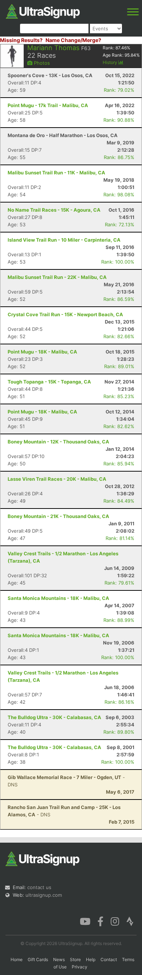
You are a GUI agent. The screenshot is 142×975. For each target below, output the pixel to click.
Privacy (79, 967)
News (59, 959)
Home (17, 959)
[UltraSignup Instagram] (115, 921)
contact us (39, 887)
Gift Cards (38, 959)
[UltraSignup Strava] (130, 921)
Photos (41, 63)
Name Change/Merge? (73, 40)
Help (90, 959)
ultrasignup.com (43, 895)
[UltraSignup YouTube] (85, 921)
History (110, 62)
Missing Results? (21, 40)
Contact (108, 959)
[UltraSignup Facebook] (100, 921)
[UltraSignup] (43, 10)
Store (75, 959)
